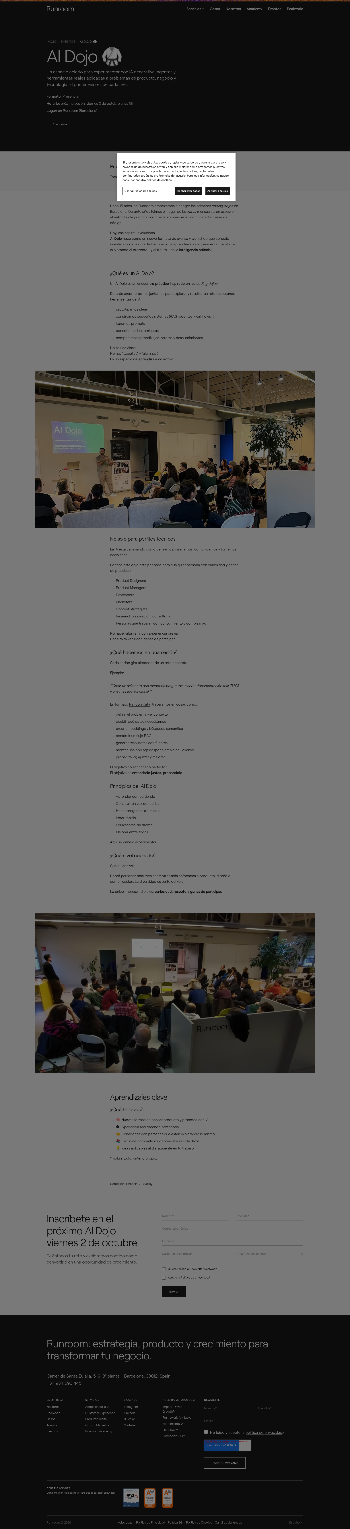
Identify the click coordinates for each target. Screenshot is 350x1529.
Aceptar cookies (217, 190)
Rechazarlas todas (188, 190)
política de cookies (159, 180)
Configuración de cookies (141, 190)
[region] (176, 177)
